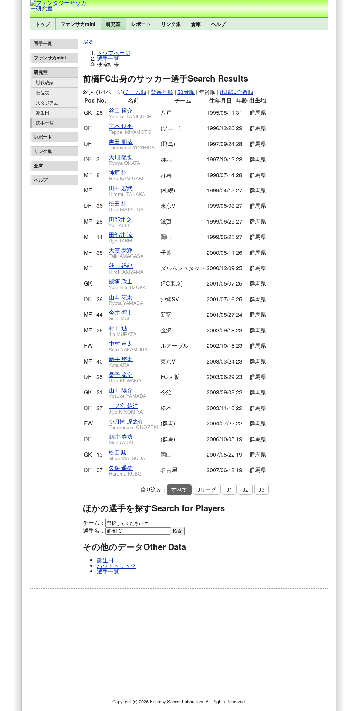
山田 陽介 (127, 392)
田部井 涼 (121, 237)
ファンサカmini (77, 23)
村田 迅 (122, 330)
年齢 (242, 100)
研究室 (113, 23)
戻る (88, 41)
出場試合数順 (236, 92)
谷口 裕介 (131, 112)
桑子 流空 (125, 377)
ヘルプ (218, 23)
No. (101, 100)
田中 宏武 (127, 190)
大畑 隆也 (124, 159)
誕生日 (42, 112)
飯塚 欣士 (127, 283)
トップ (42, 23)
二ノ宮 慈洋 (126, 408)
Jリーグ (207, 489)
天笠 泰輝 (126, 252)
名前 (133, 100)
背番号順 (162, 92)
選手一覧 (45, 122)
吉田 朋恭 (132, 144)
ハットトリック (116, 566)
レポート (141, 23)
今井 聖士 (121, 314)
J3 (261, 489)
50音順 (186, 92)
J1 (229, 489)
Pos (89, 100)
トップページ (113, 53)
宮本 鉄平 (130, 128)
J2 (245, 489)
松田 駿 (127, 454)
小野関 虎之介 (133, 423)
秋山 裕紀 (126, 268)
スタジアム (47, 102)
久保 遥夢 (125, 470)
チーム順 (135, 92)
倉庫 (196, 23)
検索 (177, 531)
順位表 (42, 92)
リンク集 (171, 23)
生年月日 (220, 100)
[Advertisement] (54, 299)
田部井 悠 (121, 221)
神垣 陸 (126, 174)
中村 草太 (128, 345)
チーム (182, 100)
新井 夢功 (121, 438)
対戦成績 (45, 82)
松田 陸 (126, 205)
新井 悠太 (121, 361)
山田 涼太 (126, 299)
